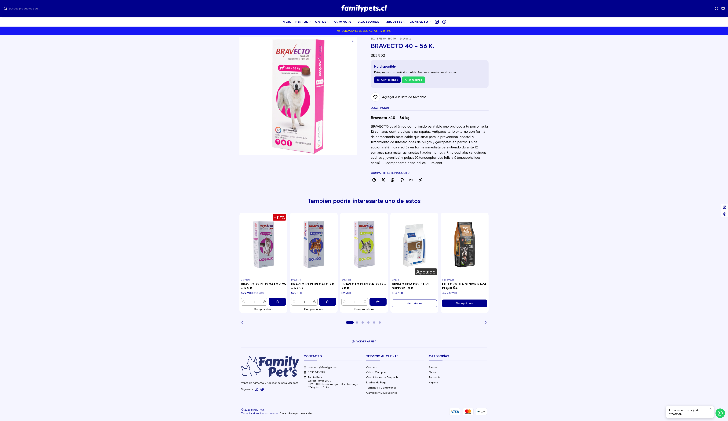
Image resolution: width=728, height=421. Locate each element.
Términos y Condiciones (381, 387)
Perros (433, 367)
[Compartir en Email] (411, 180)
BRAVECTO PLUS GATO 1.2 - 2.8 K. (363, 286)
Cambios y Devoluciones (381, 392)
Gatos (432, 372)
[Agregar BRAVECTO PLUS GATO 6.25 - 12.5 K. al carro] (277, 302)
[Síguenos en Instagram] (437, 22)
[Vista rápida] (244, 249)
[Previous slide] (243, 322)
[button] (420, 22)
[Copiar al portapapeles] (420, 180)
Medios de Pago (376, 382)
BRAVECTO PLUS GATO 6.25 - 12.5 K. (263, 286)
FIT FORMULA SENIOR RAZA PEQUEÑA (464, 286)
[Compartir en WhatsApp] (392, 180)
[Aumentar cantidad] (264, 301)
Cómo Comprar (376, 372)
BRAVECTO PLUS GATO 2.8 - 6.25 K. (312, 286)
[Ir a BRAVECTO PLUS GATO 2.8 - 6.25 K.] (314, 245)
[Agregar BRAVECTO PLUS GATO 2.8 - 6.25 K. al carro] (327, 302)
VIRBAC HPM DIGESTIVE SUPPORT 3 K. (411, 286)
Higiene (433, 382)
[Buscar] (5, 8)
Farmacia (434, 377)
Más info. (385, 30)
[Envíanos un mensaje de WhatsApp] (720, 413)
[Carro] (723, 9)
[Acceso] (716, 8)
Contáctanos (389, 79)
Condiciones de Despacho (382, 377)
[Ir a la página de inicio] (364, 9)
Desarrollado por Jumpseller (296, 413)
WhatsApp (415, 79)
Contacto (372, 367)
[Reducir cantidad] (243, 301)
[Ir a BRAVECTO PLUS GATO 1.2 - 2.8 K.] (364, 245)
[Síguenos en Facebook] (444, 22)
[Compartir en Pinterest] (402, 180)
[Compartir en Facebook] (374, 180)
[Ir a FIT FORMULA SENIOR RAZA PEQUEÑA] (465, 245)
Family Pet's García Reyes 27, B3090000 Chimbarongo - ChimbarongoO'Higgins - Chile (333, 382)
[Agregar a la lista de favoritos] (244, 240)
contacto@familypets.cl (322, 367)
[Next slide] (485, 322)
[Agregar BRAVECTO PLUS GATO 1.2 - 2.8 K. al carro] (378, 302)
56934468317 (316, 372)
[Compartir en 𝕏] (383, 180)
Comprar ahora (263, 309)
